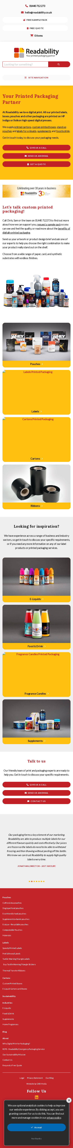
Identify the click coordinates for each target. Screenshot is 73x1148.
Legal (21, 1078)
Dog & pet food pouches (12, 908)
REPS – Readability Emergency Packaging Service (23, 1049)
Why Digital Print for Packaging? (16, 1043)
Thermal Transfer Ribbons (13, 970)
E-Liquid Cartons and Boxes (14, 989)
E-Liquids (6, 1008)
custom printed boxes (44, 127)
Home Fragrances (10, 1024)
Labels (5, 942)
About (5, 1038)
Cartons (6, 978)
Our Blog (49, 1078)
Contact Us (7, 1060)
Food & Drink (8, 1013)
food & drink (63, 131)
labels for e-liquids (26, 131)
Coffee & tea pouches (12, 903)
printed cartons (22, 127)
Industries (7, 1003)
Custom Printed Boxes (12, 983)
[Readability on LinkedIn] (36, 1097)
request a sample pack (49, 224)
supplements (44, 131)
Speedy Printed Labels (12, 948)
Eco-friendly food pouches (14, 913)
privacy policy (54, 1117)
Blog (4, 1032)
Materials (6, 935)
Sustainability (8, 996)
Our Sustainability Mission (14, 1054)
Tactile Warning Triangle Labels (16, 959)
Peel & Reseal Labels (11, 953)
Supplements (8, 1019)
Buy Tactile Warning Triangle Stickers (19, 964)
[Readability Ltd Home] (36, 53)
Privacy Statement (35, 1078)
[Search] (59, 64)
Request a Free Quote (12, 1065)
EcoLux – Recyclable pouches (15, 924)
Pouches (6, 897)
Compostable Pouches (12, 930)
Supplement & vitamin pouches (15, 919)
